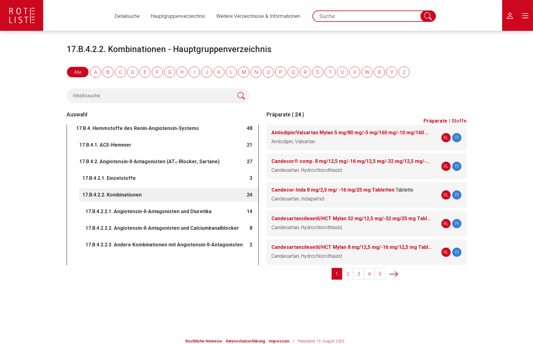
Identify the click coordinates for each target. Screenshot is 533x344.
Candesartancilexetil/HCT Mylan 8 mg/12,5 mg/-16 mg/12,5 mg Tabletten (351, 247)
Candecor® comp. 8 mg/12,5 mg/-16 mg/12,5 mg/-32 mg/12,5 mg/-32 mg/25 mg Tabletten (351, 161)
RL (446, 137)
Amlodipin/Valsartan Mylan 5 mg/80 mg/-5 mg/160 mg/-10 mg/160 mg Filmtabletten (351, 133)
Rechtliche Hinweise (203, 341)
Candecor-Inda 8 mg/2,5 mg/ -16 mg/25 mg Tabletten (342, 190)
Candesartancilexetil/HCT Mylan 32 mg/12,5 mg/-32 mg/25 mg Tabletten (351, 218)
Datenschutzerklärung (245, 341)
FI (457, 137)
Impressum (279, 341)
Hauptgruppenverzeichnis (178, 16)
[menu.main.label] (525, 15)
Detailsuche (127, 16)
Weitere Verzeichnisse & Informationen (258, 16)
